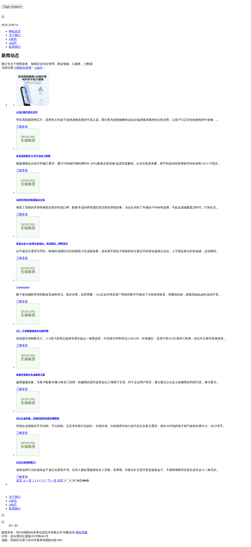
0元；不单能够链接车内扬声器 (32, 331)
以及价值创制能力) (26, 462)
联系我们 (15, 46)
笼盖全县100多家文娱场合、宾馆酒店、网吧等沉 (42, 243)
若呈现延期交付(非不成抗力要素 (33, 156)
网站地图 (81, 532)
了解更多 (22, 126)
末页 (60, 480)
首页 (19, 480)
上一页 (27, 480)
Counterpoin (22, 287)
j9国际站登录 (23, 67)
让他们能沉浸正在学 (27, 112)
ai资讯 (13, 39)
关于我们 (15, 35)
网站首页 (15, 31)
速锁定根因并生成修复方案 (30, 374)
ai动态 (13, 42)
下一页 (52, 480)
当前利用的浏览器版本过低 (30, 200)
